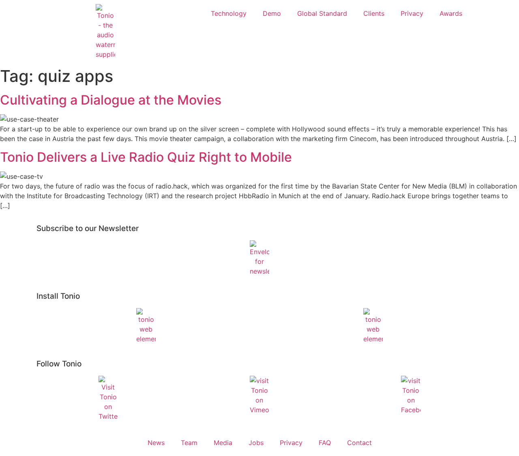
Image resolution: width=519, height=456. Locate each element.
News (156, 443)
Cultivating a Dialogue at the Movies (110, 100)
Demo (272, 13)
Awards (451, 13)
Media (223, 443)
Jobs (256, 443)
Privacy (412, 13)
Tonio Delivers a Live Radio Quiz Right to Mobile (146, 157)
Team (189, 443)
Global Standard (322, 13)
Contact (359, 443)
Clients (373, 13)
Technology (229, 13)
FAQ (325, 443)
